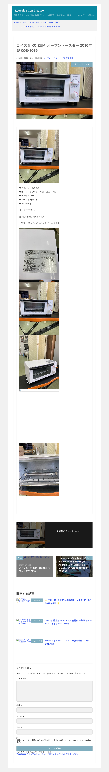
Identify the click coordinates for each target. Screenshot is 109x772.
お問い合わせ (92, 15)
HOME (16, 23)
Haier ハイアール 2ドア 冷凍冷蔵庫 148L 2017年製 (68, 642)
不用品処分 (18, 15)
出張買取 (50, 15)
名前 (19, 705)
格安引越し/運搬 (64, 15)
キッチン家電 (34, 23)
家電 (24, 23)
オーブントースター (50, 23)
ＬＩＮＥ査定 (79, 15)
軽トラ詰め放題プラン (35, 15)
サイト (19, 727)
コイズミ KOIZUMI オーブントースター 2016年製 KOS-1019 (38, 27)
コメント (21, 678)
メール (20, 716)
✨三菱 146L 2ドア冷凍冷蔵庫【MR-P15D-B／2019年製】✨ (68, 602)
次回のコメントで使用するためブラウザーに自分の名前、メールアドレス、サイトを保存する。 (53, 741)
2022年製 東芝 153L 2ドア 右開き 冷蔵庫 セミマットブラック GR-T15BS (68, 622)
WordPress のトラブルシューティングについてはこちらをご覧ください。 (47, 754)
